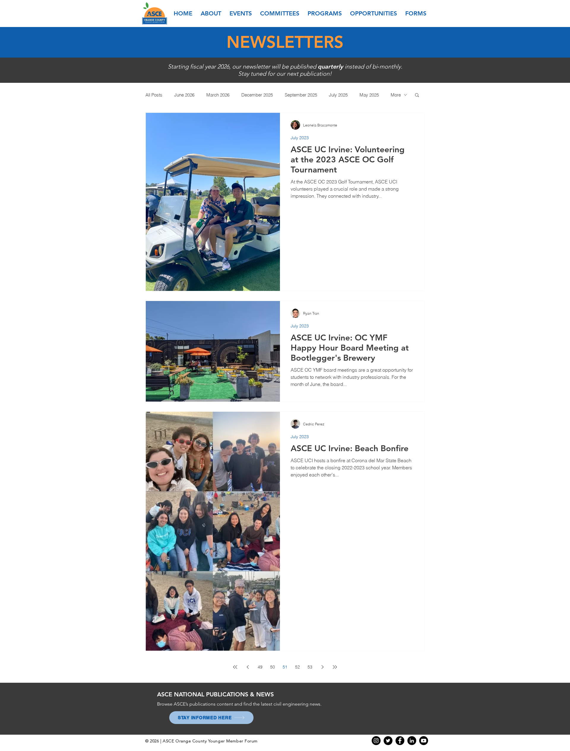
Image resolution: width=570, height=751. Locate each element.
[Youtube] (423, 740)
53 (310, 667)
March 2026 (217, 95)
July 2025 (338, 95)
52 (297, 667)
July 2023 (300, 137)
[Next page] (322, 667)
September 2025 (301, 95)
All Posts (153, 95)
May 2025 (369, 95)
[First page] (235, 667)
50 (272, 667)
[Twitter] (388, 740)
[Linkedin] (411, 740)
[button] (211, 13)
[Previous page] (247, 667)
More (396, 95)
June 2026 (184, 95)
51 (285, 667)
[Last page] (335, 667)
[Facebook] (399, 740)
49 (260, 667)
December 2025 (257, 95)
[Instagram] (376, 740)
